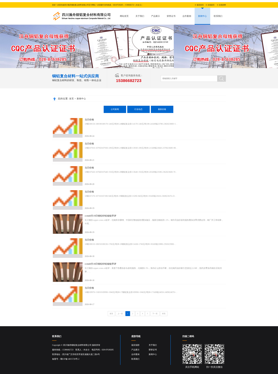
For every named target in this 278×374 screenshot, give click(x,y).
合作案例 (186, 16)
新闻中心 (202, 16)
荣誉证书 (171, 16)
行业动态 (138, 109)
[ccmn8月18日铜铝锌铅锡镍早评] (68, 272)
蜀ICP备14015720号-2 (69, 359)
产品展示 (155, 16)
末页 (163, 314)
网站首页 (124, 16)
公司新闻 (115, 109)
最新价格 (162, 109)
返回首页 (200, 5)
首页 (71, 98)
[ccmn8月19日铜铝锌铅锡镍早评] (68, 224)
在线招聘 (222, 5)
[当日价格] (68, 128)
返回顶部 (135, 345)
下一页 (155, 314)
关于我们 (140, 16)
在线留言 (211, 5)
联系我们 (218, 16)
